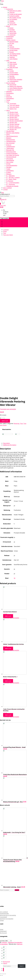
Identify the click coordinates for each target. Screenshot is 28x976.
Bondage (12, 29)
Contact (5, 189)
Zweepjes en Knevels (12, 186)
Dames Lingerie (10, 40)
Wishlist (3, 199)
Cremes (11, 71)
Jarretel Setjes (13, 50)
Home (5, 221)
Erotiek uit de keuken (15, 14)
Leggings (12, 57)
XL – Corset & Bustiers (12, 182)
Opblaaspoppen (11, 141)
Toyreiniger (12, 103)
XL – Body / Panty (11, 179)
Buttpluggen (10, 36)
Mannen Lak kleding (15, 90)
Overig (8, 95)
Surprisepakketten (11, 165)
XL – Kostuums (10, 184)
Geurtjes (11, 76)
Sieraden (8, 167)
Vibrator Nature (14, 119)
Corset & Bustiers (14, 48)
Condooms (9, 38)
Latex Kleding (13, 55)
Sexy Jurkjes (9, 162)
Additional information (9, 445)
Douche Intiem (13, 72)
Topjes (8, 169)
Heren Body (12, 84)
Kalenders (9, 91)
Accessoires (9, 9)
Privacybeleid (4, 944)
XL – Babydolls (10, 176)
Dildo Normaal (13, 67)
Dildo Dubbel (13, 64)
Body (10, 45)
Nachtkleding (10, 160)
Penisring (9, 97)
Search (17, 890)
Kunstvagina (10, 93)
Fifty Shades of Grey (15, 17)
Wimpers (8, 174)
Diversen (12, 12)
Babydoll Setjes (13, 42)
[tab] (15, 443)
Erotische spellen (14, 16)
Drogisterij (9, 69)
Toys (7, 102)
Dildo (7, 60)
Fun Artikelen (13, 19)
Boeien (11, 28)
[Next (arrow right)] (2, 975)
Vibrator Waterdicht (15, 127)
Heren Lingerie (10, 83)
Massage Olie (10, 150)
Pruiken (8, 172)
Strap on (8, 145)
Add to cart (5, 421)
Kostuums (12, 23)
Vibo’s (8, 110)
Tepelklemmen (10, 146)
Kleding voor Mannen (15, 86)
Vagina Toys (13, 109)
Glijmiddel (12, 78)
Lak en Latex (13, 24)
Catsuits (11, 47)
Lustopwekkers (13, 81)
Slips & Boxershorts (12, 136)
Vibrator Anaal (13, 112)
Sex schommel (10, 143)
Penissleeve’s (10, 98)
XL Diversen (9, 181)
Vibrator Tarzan (14, 126)
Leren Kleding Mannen (16, 88)
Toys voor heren (14, 107)
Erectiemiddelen (14, 74)
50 (14, 578)
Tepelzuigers (10, 148)
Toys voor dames (14, 105)
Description (6, 443)
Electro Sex (12, 31)
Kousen (11, 52)
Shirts (8, 134)
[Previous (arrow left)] (0, 975)
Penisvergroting (11, 152)
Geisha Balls (12, 33)
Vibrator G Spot (13, 114)
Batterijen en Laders (15, 11)
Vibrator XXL (13, 129)
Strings (8, 164)
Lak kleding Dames (14, 54)
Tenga (8, 100)
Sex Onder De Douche (12, 155)
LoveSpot (6, 230)
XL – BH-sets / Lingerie (13, 177)
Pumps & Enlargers (11, 153)
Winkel (5, 7)
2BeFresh (19, 944)
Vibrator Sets (13, 122)
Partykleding (10, 170)
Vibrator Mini (13, 117)
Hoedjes (11, 21)
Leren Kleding (13, 59)
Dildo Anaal (12, 62)
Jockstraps (12, 35)
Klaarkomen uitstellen (15, 79)
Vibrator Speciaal (14, 124)
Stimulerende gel (11, 157)
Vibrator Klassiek (14, 115)
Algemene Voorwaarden (15, 942)
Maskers (8, 138)
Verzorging (9, 158)
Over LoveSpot (7, 188)
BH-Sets (11, 43)
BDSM (8, 26)
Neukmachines (10, 140)
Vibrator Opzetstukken (16, 121)
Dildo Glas (12, 66)
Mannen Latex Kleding (12, 133)
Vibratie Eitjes (10, 131)
